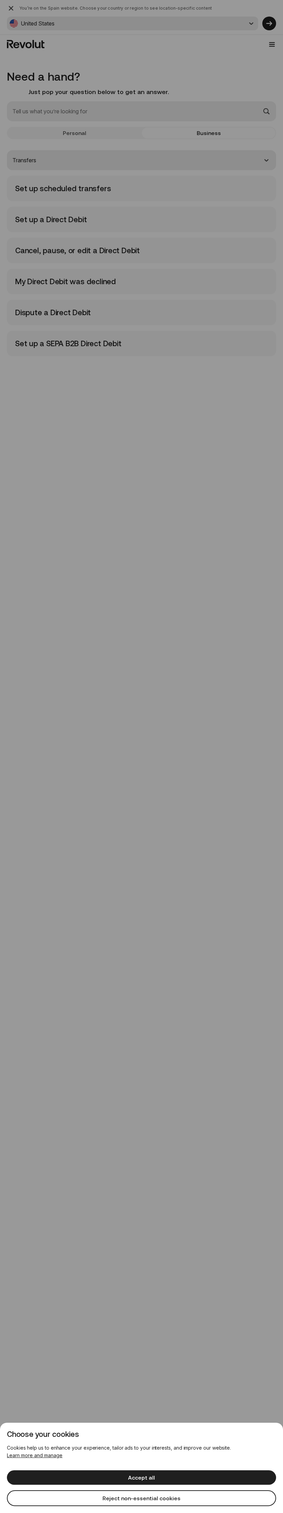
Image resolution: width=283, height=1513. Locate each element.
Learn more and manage (34, 1455)
